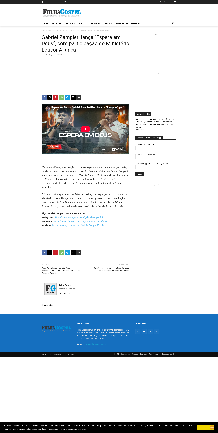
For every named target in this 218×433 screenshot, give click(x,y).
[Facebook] (160, 1)
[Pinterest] (55, 97)
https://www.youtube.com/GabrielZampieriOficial (78, 225)
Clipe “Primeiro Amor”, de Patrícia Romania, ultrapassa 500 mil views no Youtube (111, 269)
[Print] (78, 97)
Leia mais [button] (82, 429)
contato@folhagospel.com (95, 344)
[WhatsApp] (61, 97)
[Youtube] (174, 1)
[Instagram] (164, 1)
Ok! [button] (205, 428)
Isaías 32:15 (140, 130)
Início (43, 30)
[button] (173, 23)
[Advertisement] (128, 12)
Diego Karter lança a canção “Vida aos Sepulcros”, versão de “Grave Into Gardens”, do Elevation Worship (61, 270)
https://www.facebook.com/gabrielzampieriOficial (80, 221)
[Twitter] (150, 331)
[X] (168, 1)
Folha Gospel (49, 55)
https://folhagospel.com (67, 289)
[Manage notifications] (212, 427)
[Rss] (156, 331)
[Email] (73, 97)
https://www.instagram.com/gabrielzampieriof (78, 217)
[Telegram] (67, 97)
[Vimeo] (171, 1)
